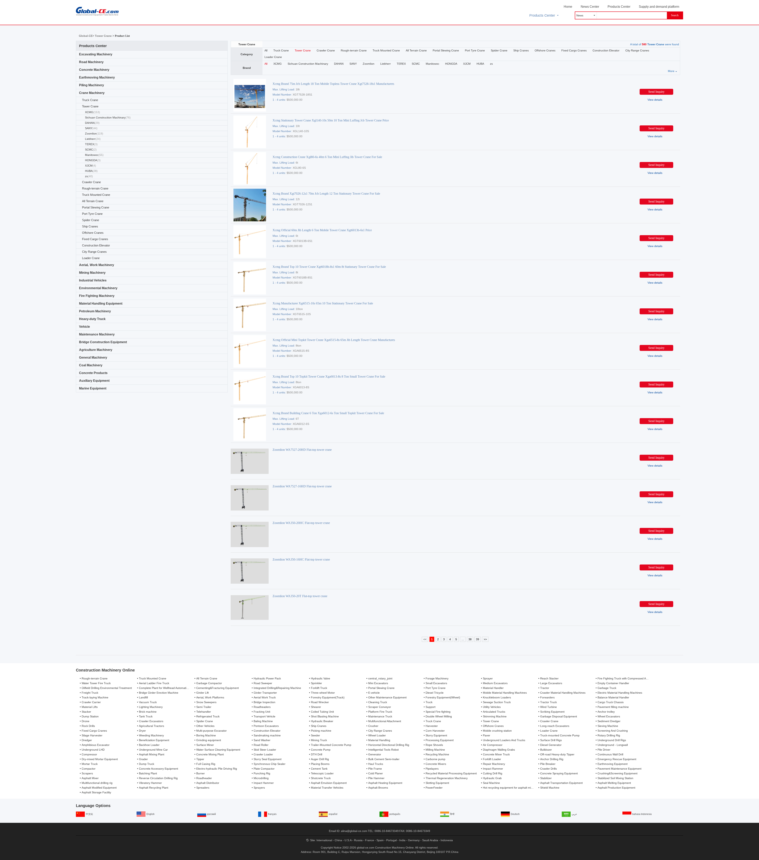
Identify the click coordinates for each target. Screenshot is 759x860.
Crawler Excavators (151, 721)
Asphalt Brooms (378, 787)
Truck (429, 702)
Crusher (373, 725)
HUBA (91, 170)
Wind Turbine (548, 706)
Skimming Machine (495, 716)
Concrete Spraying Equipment (559, 773)
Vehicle (84, 326)
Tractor (544, 688)
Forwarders (547, 697)
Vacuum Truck (148, 702)
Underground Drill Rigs (612, 740)
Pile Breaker (547, 763)
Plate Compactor (264, 768)
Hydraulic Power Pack (267, 678)
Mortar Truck (90, 763)
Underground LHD (93, 749)
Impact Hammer (264, 782)
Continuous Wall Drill (610, 754)
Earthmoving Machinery (97, 77)
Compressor (89, 754)
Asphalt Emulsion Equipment (329, 782)
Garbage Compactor (209, 683)
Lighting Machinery (151, 706)
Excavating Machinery (95, 54)
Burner (200, 773)
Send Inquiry (656, 91)
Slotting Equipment (437, 782)
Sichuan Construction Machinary (108, 117)
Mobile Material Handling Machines (505, 692)
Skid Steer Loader (265, 749)
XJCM (90, 165)
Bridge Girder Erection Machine (158, 692)
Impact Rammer (493, 768)
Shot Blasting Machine (325, 716)
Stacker (86, 711)
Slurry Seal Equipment (267, 759)
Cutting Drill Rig (492, 773)
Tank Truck (146, 716)
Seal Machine (491, 782)
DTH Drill (316, 754)
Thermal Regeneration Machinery (447, 778)
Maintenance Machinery (97, 334)
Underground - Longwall (613, 744)
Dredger (87, 740)
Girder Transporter (265, 692)
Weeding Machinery (151, 735)
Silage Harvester (92, 735)
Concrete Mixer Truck (496, 754)
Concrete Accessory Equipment (158, 768)
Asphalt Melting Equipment (614, 782)
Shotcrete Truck (321, 778)
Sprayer (488, 678)
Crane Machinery (92, 93)
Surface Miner (205, 744)
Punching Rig (262, 773)
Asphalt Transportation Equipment (561, 782)
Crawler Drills (548, 768)
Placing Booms (320, 763)
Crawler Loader (263, 754)
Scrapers (87, 773)
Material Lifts (90, 706)
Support (430, 706)
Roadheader (204, 778)
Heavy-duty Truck (92, 319)
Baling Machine (263, 721)
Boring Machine (206, 735)
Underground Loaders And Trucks (504, 740)
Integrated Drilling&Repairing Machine (277, 688)
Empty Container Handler (613, 683)
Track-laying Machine (95, 697)
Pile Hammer (376, 778)
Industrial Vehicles (93, 280)
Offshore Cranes (93, 232)
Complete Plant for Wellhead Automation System (169, 688)
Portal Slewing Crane (95, 207)
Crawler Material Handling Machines (562, 692)
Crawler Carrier (91, 702)
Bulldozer (546, 749)
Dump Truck (146, 763)
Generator (374, 754)
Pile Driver (604, 749)
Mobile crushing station (497, 730)
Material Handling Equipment (100, 303)
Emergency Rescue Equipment (617, 759)
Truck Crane (90, 100)
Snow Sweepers (206, 702)
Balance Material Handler (613, 697)
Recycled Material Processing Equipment (451, 773)
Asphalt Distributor (207, 782)
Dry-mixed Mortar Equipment (100, 759)
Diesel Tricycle (435, 692)
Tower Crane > (105, 35)
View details (655, 99)
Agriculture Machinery (95, 349)
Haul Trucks (375, 763)
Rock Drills (88, 725)
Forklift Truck (319, 688)
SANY (91, 128)
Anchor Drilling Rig (551, 759)
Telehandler (203, 711)
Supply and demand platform (659, 6)
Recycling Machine (437, 754)
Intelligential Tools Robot (383, 749)
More (671, 71)
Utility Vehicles (492, 706)
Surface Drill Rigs (551, 740)
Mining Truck (319, 740)
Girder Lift (202, 692)
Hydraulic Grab (492, 778)
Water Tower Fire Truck (96, 683)
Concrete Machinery (94, 69)
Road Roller (261, 744)
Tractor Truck (548, 702)
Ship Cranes (90, 226)
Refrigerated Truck (208, 716)
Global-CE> (87, 35)
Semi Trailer (203, 706)
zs (89, 176)
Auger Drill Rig (320, 759)
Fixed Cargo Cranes (95, 239)
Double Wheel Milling (439, 716)
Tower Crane (90, 106)
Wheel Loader (377, 735)
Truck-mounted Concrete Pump (560, 735)
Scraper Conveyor (379, 706)
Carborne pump (435, 759)
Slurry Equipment (436, 735)
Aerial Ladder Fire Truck (154, 683)
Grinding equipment (208, 740)
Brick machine (148, 711)
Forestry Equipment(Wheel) (443, 697)
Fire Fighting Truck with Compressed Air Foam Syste (630, 678)
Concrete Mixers (436, 763)
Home (568, 6)
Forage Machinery (437, 678)
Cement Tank (319, 768)
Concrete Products (93, 373)
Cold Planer (375, 773)
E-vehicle (374, 692)
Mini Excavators (378, 683)
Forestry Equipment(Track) (328, 697)
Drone (85, 721)
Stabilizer (546, 778)
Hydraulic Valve (320, 678)
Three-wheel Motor (323, 692)
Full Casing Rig (205, 763)
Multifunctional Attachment (384, 721)
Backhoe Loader (149, 744)
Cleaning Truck (377, 702)
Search (675, 15)
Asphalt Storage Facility (96, 792)
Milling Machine (435, 749)
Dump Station (90, 716)
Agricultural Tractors (151, 725)
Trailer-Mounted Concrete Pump (331, 744)
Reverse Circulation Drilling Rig (158, 778)
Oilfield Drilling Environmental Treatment (107, 688)
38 (470, 639)
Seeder (315, 735)
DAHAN (92, 122)
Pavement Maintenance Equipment (619, 768)
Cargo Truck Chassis (611, 702)
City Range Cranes (94, 251)
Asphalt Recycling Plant (153, 787)
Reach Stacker (549, 678)
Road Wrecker (320, 702)
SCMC (91, 149)
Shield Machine (549, 787)
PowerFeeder (434, 787)
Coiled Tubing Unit (322, 711)
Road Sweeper (263, 683)
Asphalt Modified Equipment (99, 787)
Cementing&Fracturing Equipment (217, 688)
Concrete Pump (320, 749)
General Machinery (93, 357)
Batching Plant (148, 773)
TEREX (91, 144)
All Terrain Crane (92, 201)
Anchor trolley (606, 711)
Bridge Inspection (264, 702)
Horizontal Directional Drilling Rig (388, 744)
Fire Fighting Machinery (96, 295)
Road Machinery (91, 62)
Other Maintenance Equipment (387, 697)
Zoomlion (94, 133)
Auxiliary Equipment (94, 380)
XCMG (92, 112)
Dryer (142, 730)
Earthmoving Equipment (613, 763)
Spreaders (202, 787)
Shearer (316, 706)
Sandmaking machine (267, 735)
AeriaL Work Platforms (210, 697)
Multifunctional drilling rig (97, 782)
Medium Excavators (495, 683)
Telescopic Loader (322, 773)
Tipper (200, 759)
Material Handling (379, 740)
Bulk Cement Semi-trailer (383, 759)
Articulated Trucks (494, 711)
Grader (143, 759)
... (463, 639)
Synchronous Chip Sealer (269, 763)
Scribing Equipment (552, 711)
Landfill (143, 697)
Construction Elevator (96, 245)
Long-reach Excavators (554, 725)
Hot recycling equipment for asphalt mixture (510, 787)
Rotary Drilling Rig (609, 735)
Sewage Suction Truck (497, 702)
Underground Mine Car (153, 749)
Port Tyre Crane (92, 213)
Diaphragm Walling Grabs (499, 749)
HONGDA (93, 160)
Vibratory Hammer (150, 782)
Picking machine (321, 730)
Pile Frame (375, 768)
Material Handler (493, 688)
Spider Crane (90, 220)
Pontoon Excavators (266, 725)
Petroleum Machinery (95, 311)
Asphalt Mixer (90, 778)
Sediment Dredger (609, 721)
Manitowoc (94, 154)
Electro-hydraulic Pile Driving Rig (216, 768)
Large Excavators (551, 683)
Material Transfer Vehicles (327, 787)
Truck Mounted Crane (96, 194)
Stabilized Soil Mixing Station (615, 778)
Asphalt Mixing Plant (151, 754)
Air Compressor (492, 744)
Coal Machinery (90, 365)
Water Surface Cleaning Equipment (218, 749)
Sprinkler (316, 683)
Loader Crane (91, 258)
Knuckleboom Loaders (497, 697)
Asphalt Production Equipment (616, 787)
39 (477, 639)
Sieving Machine (608, 725)
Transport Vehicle (264, 716)
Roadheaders (262, 706)
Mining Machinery (92, 272)
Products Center (619, 6)
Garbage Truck (607, 688)
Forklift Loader (492, 759)
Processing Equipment (440, 740)
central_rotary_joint (380, 678)
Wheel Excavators (609, 716)
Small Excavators (436, 683)
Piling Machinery (91, 85)
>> (485, 639)
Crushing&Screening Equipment (617, 773)
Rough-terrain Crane (95, 188)
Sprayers (259, 787)
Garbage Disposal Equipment (558, 716)
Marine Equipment (92, 388)
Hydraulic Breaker (322, 721)
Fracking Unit (262, 711)
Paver (486, 735)
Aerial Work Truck (265, 697)
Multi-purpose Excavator (211, 730)
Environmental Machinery (98, 288)
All (265, 50)
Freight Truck (90, 692)
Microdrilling (261, 778)
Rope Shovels (434, 744)
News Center (590, 6)
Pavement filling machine (613, 706)
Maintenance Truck (380, 716)
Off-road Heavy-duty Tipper (557, 754)
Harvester (432, 725)
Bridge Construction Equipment (103, 342)
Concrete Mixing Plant (210, 754)
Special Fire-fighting (438, 711)
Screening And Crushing (613, 730)
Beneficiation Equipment (154, 740)
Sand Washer (262, 740)
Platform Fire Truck (380, 711)
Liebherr (93, 138)
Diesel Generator (551, 744)
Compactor (88, 768)
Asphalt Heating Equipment (385, 782)
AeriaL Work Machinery (96, 265)
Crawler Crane (91, 182)
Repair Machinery (494, 763)
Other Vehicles (205, 725)
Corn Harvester (435, 730)
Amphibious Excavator (96, 744)
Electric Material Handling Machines (620, 692)
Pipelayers (432, 768)
